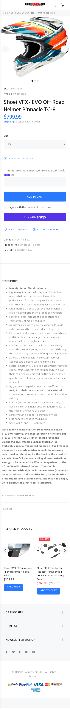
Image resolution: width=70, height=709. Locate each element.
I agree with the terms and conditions (29, 207)
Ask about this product (22, 159)
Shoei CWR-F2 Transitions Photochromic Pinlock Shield (18, 572)
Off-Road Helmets (30, 245)
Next (64, 49)
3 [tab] (38, 81)
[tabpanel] (35, 47)
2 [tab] (35, 81)
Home (5, 13)
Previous (5, 49)
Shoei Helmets (21, 240)
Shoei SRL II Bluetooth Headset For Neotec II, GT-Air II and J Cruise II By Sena (50, 574)
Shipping (9, 122)
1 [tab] (32, 81)
